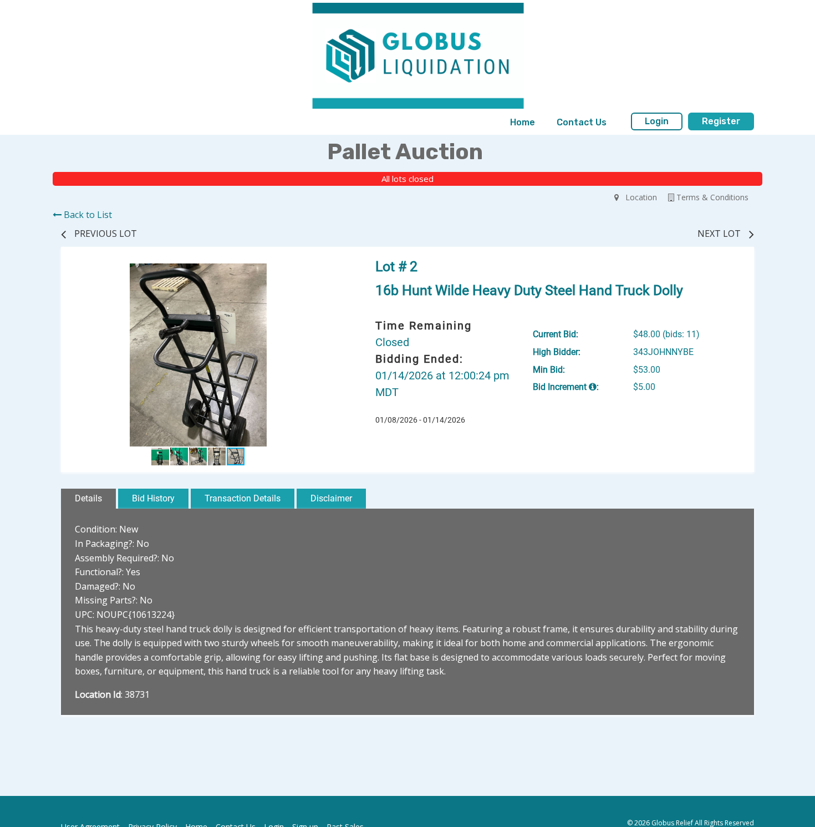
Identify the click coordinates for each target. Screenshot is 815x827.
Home (522, 122)
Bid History (153, 498)
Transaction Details (243, 498)
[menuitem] (523, 122)
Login (657, 121)
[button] (325, 273)
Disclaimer (331, 498)
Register (721, 121)
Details (88, 498)
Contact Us (582, 122)
